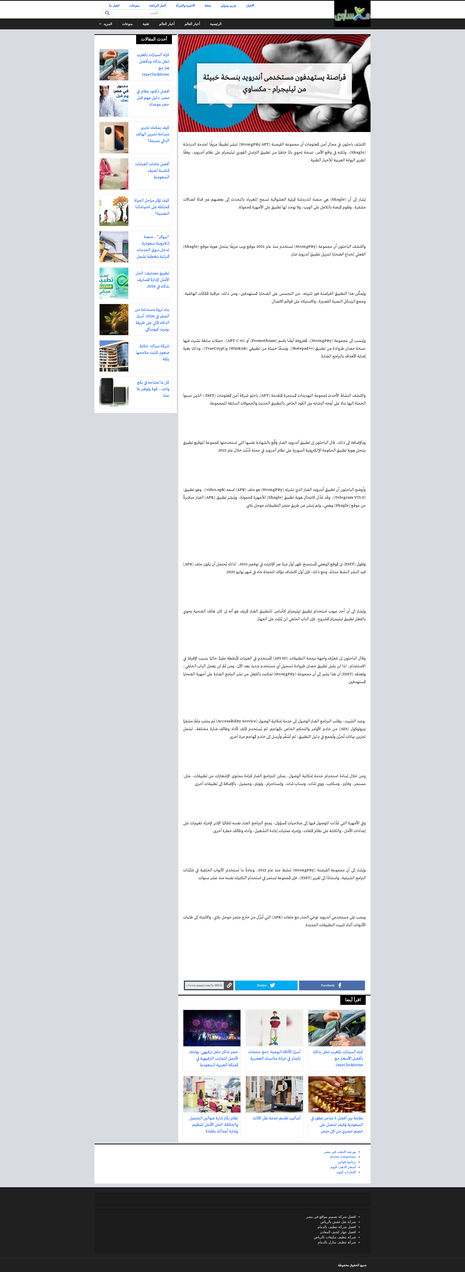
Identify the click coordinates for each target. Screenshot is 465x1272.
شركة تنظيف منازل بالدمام (337, 1242)
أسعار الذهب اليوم (343, 1167)
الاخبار (250, 5)
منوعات (134, 5)
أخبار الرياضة (157, 5)
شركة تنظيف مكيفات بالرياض (335, 1237)
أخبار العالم (192, 24)
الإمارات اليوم (346, 1172)
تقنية (146, 24)
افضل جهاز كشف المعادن (338, 1232)
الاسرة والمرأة (185, 5)
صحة (208, 5)
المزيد (108, 24)
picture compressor (343, 1157)
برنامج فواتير (347, 1162)
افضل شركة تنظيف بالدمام (337, 1227)
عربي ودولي (229, 5)
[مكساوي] (352, 14)
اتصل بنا (114, 5)
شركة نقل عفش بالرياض (338, 1222)
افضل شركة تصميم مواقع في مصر (331, 1217)
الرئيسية (216, 24)
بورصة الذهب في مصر (340, 1152)
